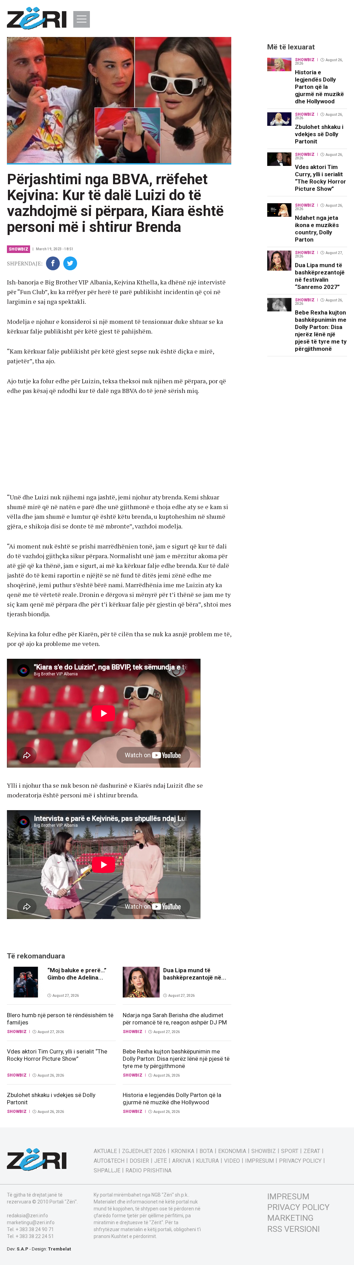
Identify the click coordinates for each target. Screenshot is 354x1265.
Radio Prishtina (148, 1171)
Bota (206, 1151)
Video (232, 1161)
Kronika (182, 1151)
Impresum (259, 1161)
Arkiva (181, 1161)
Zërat (312, 1151)
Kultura (207, 1161)
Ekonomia (232, 1151)
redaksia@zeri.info (27, 1215)
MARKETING (290, 1218)
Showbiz (18, 249)
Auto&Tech (109, 1161)
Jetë (160, 1161)
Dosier (139, 1161)
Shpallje (107, 1171)
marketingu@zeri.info (31, 1222)
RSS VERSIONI (293, 1229)
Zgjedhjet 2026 (144, 1151)
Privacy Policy (300, 1161)
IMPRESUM (288, 1196)
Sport (289, 1151)
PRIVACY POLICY (298, 1207)
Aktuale (105, 1151)
